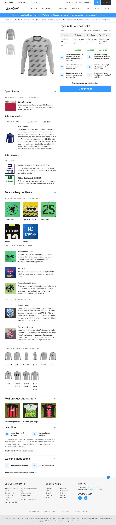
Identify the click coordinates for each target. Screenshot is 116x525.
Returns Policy (26, 495)
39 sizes (31, 122)
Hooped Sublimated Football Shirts (77, 20)
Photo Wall (76, 8)
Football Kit (17, 20)
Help (107, 8)
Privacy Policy (64, 511)
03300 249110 (95, 487)
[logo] (12, 8)
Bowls (48, 491)
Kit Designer (47, 8)
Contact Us (9, 495)
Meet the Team (49, 511)
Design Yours (85, 88)
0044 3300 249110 (95, 489)
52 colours (32, 97)
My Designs (70, 2)
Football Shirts (29, 20)
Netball (62, 493)
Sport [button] (33, 8)
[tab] (30, 91)
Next (53, 56)
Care (97, 8)
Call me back (21, 2)
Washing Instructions (28, 500)
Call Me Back (9, 493)
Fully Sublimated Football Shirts (49, 20)
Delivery (8, 497)
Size (88, 8)
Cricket (48, 493)
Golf (47, 497)
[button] (30, 91)
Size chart (46, 122)
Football (49, 495)
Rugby (62, 495)
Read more (33, 320)
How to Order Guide (12, 502)
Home (8, 20)
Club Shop (62, 8)
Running (63, 497)
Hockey (63, 488)
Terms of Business (80, 511)
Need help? (9, 2)
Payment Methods (27, 493)
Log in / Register (85, 2)
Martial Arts (64, 491)
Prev (20, 56)
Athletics (49, 488)
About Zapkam (34, 511)
